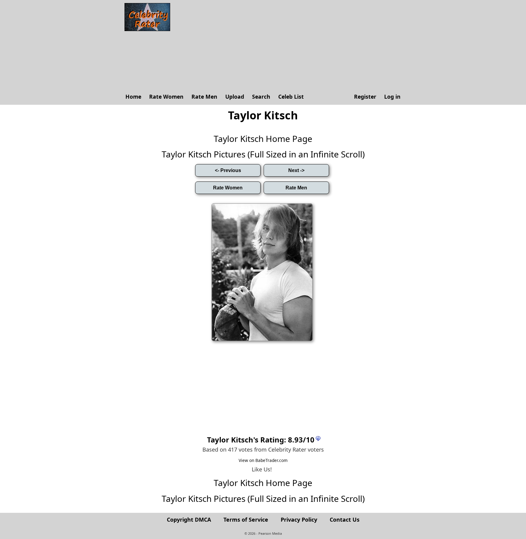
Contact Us (344, 519)
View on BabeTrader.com (263, 460)
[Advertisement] (289, 45)
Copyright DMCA (189, 519)
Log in (392, 96)
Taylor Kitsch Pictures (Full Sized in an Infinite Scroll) (263, 154)
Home (133, 96)
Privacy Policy (299, 519)
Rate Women (166, 96)
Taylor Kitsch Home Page (263, 138)
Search (261, 96)
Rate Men (204, 96)
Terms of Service (245, 519)
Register (365, 96)
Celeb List (291, 96)
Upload (234, 96)
